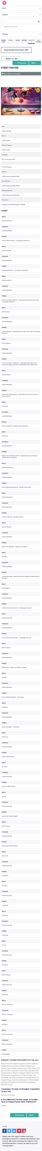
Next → (35, 63)
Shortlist (31, 41)
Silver (18, 40)
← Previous (20, 63)
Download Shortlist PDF (16, 50)
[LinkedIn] (14, 1131)
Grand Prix (3, 41)
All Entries (38, 41)
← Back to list (10, 58)
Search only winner (11, 27)
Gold (10, 40)
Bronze (24, 40)
